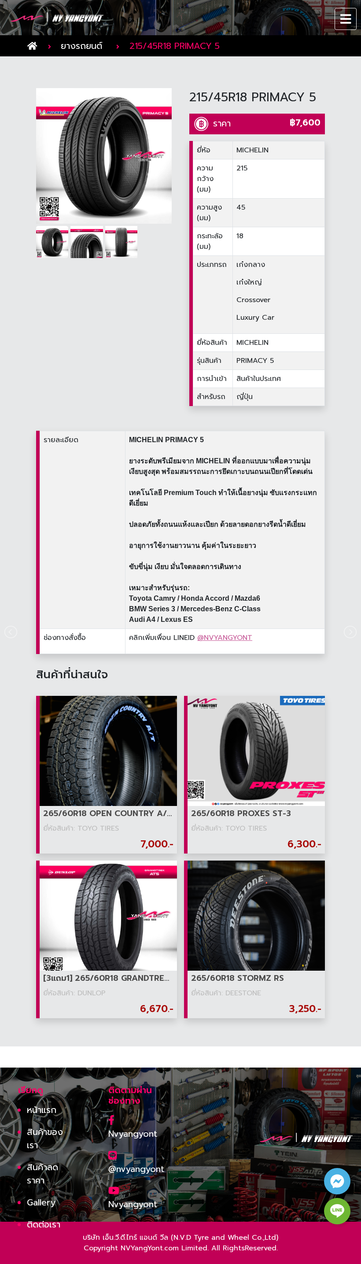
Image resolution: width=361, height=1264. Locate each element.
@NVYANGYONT (224, 637)
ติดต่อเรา (43, 1224)
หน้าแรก (41, 1109)
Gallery (41, 1202)
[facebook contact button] (337, 1181)
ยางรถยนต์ (81, 45)
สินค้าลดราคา (42, 1174)
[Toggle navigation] (346, 19)
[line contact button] (337, 1211)
